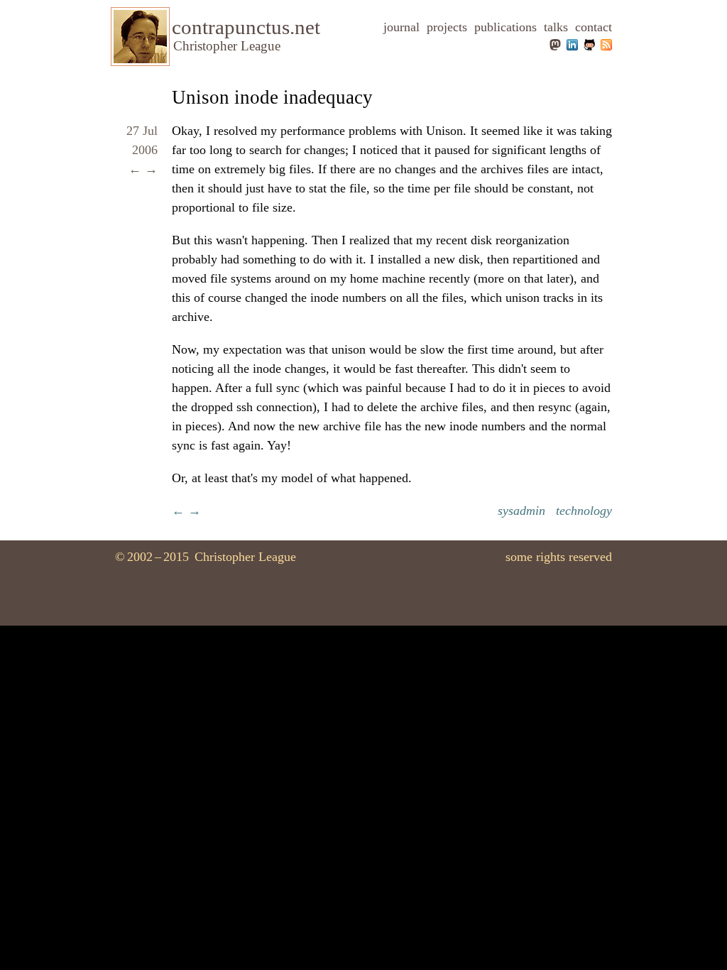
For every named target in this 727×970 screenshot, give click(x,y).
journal (401, 27)
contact (593, 27)
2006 (145, 150)
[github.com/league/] (588, 46)
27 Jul (142, 131)
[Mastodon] (555, 46)
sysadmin (521, 510)
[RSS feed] (605, 46)
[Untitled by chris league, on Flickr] (140, 59)
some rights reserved (558, 557)
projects (447, 27)
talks (556, 27)
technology (584, 510)
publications (505, 27)
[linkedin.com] (571, 46)
